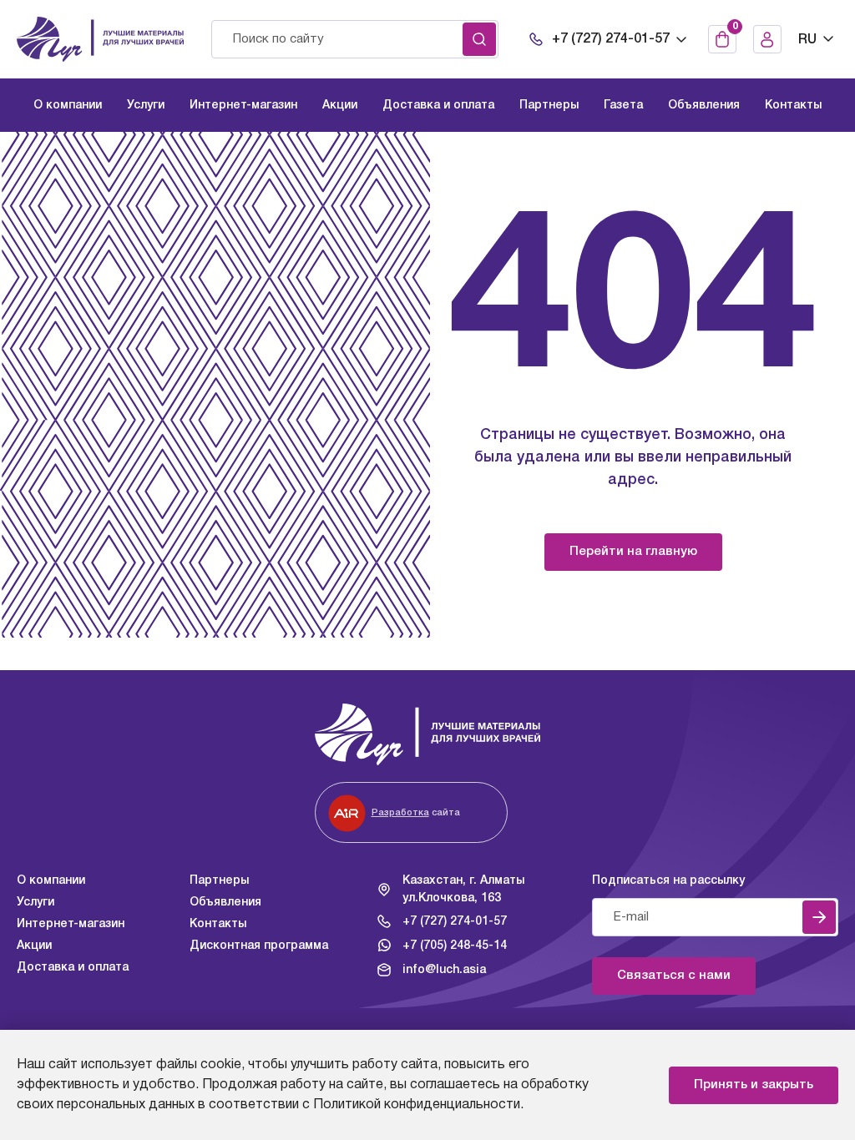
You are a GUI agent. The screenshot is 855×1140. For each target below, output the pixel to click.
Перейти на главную (633, 551)
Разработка (400, 813)
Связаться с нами (674, 975)
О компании (51, 880)
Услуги (35, 902)
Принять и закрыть (753, 1085)
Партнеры (219, 880)
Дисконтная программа (259, 946)
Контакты (218, 924)
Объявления (225, 902)
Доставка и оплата (73, 967)
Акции (34, 946)
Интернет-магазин (70, 924)
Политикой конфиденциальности (416, 1105)
